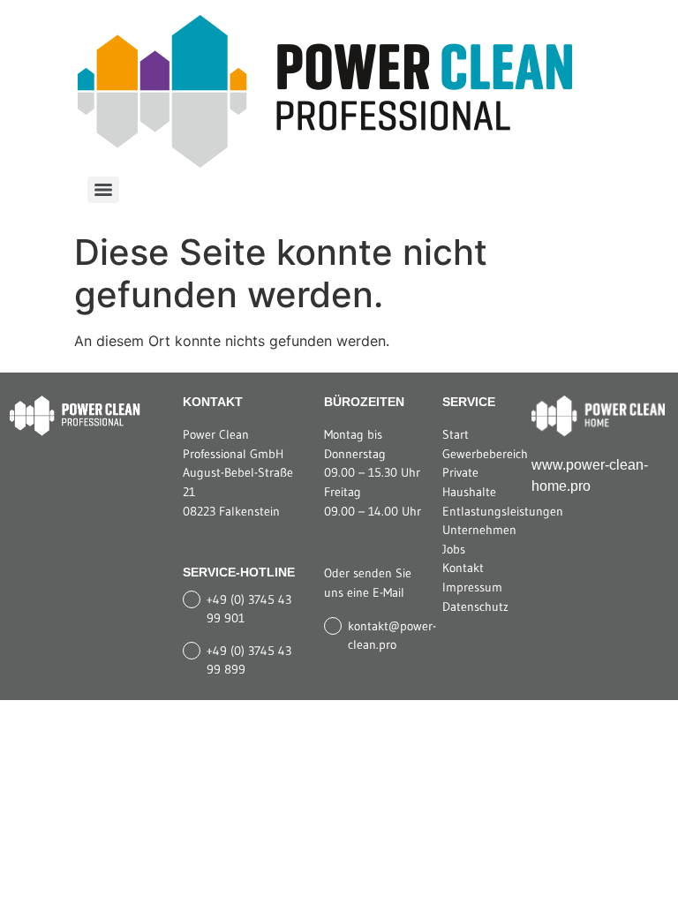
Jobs (453, 549)
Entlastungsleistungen (502, 511)
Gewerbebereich (485, 454)
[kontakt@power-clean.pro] (333, 626)
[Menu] (103, 190)
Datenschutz (475, 606)
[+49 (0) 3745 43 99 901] (191, 599)
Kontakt (463, 568)
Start (455, 434)
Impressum (472, 587)
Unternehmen (479, 530)
